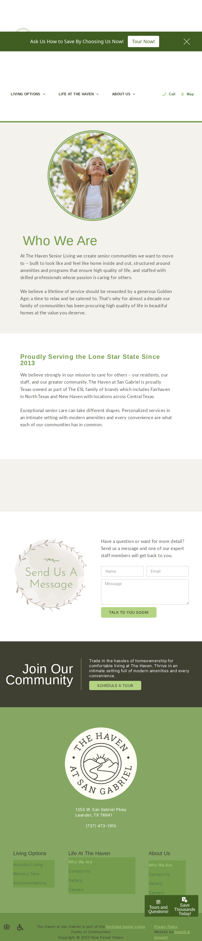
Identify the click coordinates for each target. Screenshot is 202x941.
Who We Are (80, 861)
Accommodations (30, 882)
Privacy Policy (166, 926)
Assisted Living (28, 864)
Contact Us (79, 871)
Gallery (75, 880)
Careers (76, 889)
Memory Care (26, 873)
